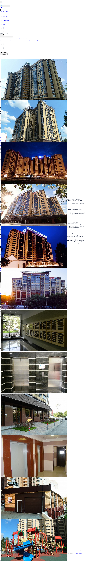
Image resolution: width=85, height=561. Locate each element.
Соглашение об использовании (19, 0)
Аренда (4, 15)
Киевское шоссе (40, 40)
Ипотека (4, 21)
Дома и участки (6, 19)
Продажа (5, 16)
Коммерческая (6, 20)
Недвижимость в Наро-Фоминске (7, 40)
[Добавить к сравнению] (1, 35)
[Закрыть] (1, 2)
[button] (2, 38)
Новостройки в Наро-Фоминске (29, 40)
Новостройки (5, 17)
